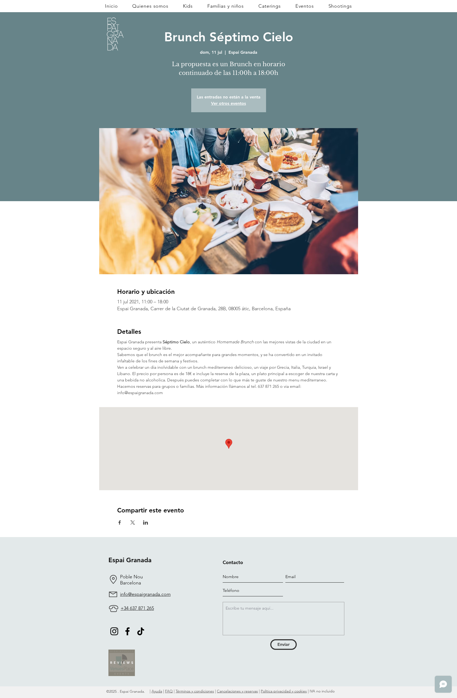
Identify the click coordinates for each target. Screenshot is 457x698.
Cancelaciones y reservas (237, 691)
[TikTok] (140, 631)
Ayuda (157, 691)
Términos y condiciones (195, 691)
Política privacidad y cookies (284, 691)
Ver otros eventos (228, 103)
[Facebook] (127, 631)
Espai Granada (130, 560)
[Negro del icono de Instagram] (114, 631)
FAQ (169, 691)
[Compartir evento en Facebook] (119, 522)
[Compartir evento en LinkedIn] (145, 522)
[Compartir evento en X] (132, 522)
